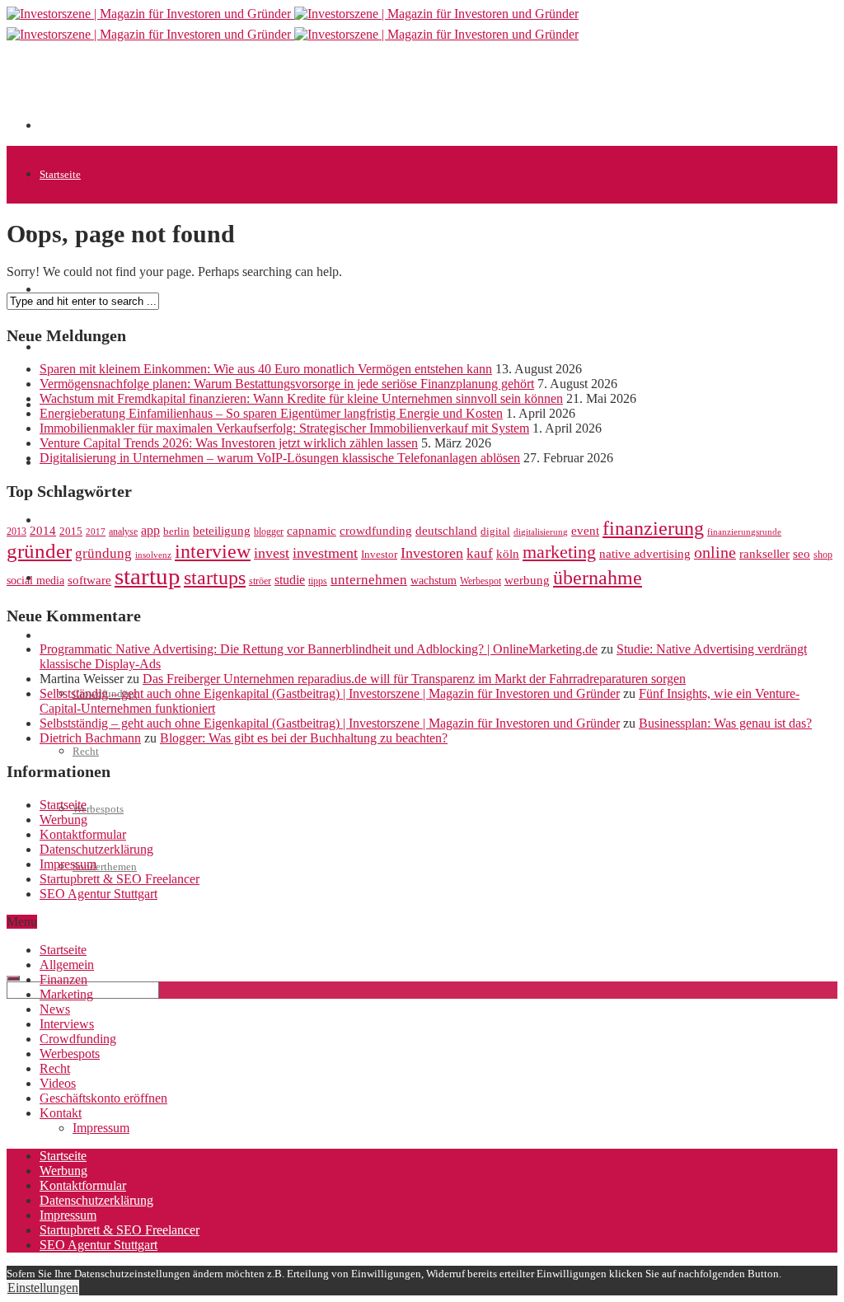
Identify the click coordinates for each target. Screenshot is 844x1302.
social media (35, 580)
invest (271, 553)
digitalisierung (540, 531)
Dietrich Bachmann (90, 738)
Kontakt (61, 1113)
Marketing (66, 994)
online (715, 552)
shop (823, 554)
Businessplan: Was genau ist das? (725, 723)
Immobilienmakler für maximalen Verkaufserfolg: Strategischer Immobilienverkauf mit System (284, 428)
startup (148, 576)
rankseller (764, 553)
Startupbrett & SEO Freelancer (119, 879)
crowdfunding (376, 530)
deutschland (446, 530)
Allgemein (67, 965)
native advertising (645, 553)
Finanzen (63, 979)
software (89, 580)
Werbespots (98, 809)
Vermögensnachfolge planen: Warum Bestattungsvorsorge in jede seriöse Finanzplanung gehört (287, 384)
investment (325, 553)
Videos (58, 1083)
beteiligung (222, 530)
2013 (16, 531)
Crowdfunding (78, 1039)
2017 (96, 531)
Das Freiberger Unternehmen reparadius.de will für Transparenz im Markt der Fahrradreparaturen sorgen (414, 679)
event (585, 530)
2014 (43, 530)
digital (495, 531)
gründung (103, 553)
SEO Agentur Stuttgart (98, 894)
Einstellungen (42, 1288)
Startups (58, 289)
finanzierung (653, 528)
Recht (86, 751)
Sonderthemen (105, 866)
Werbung (63, 820)
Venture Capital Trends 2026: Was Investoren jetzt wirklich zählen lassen (229, 443)
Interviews (67, 1024)
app (150, 530)
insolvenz (153, 555)
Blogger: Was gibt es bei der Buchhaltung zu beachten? (304, 738)
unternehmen (369, 580)
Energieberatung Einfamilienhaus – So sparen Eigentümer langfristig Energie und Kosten (271, 413)
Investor (379, 554)
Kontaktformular (83, 834)
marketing (559, 552)
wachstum (433, 580)
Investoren (432, 553)
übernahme (597, 577)
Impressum (68, 864)
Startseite (60, 174)
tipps (317, 581)
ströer (260, 581)
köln (507, 553)
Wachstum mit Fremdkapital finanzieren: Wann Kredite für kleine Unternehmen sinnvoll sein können (301, 398)
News (51, 347)
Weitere (56, 636)
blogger (269, 531)
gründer (39, 551)
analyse (123, 531)
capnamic (311, 530)
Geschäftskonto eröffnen (94, 924)
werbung (527, 580)
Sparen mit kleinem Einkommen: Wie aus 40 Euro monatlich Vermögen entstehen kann (266, 369)
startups (215, 577)
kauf (480, 553)
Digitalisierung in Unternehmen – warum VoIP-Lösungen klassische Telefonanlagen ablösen (280, 458)
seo (801, 553)
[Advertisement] (340, 92)
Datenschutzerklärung (96, 849)
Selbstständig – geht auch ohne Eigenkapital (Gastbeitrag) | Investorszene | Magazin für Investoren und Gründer (330, 693)
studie (289, 580)
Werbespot (480, 581)
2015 (70, 531)
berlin (176, 531)
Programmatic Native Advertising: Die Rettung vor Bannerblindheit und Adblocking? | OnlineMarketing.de (319, 649)
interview (213, 551)
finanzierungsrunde (744, 531)
